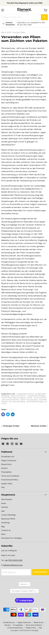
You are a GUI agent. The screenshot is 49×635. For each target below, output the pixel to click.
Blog (3, 526)
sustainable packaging (34, 401)
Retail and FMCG (8, 519)
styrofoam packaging (17, 401)
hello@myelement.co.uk (13, 565)
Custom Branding (8, 515)
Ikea (18, 322)
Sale (3, 511)
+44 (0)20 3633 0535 (13, 560)
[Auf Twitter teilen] (8, 414)
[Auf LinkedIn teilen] (13, 414)
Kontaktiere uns (7, 456)
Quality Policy (6, 483)
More (3, 534)
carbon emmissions (18, 396)
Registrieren (40, 572)
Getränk (4, 507)
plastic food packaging (29, 400)
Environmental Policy (9, 480)
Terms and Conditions (10, 476)
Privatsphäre (6, 472)
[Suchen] (44, 17)
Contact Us (6, 530)
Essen (3, 503)
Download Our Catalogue (11, 538)
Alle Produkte (6, 499)
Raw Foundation (32, 132)
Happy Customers (8, 460)
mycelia (29, 398)
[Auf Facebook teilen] (3, 414)
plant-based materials (10, 400)
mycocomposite (39, 398)
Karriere (4, 468)
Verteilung (5, 522)
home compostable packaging (13, 398)
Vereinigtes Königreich (23, 591)
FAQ (3, 487)
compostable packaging (36, 396)
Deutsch (23, 584)
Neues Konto (6, 464)
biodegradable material (25, 394)
